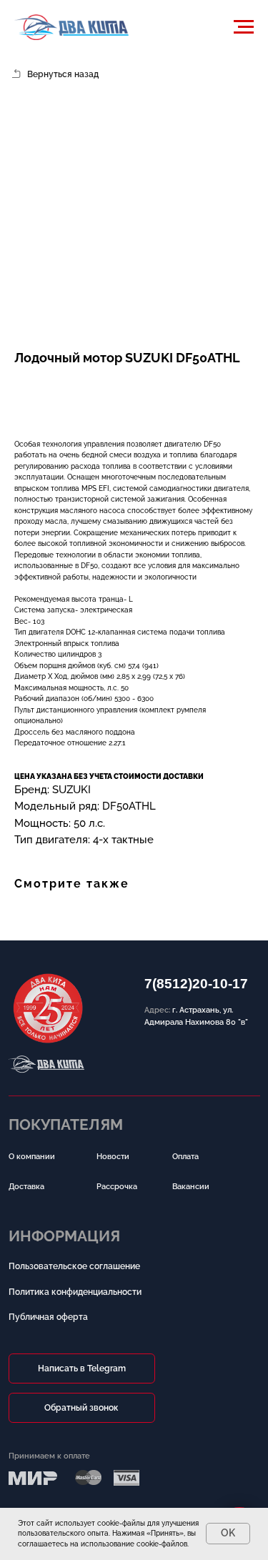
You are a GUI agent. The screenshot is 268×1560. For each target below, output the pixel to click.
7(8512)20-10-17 (196, 983)
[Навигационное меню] (244, 27)
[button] (84, 389)
